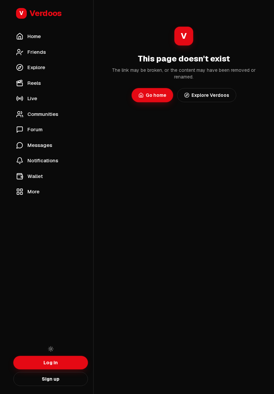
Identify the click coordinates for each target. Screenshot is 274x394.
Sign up (50, 379)
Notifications (42, 160)
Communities (42, 114)
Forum (34, 129)
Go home (156, 95)
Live (32, 98)
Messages (39, 145)
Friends (36, 52)
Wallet (35, 176)
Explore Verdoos (210, 95)
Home (34, 36)
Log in (50, 363)
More (33, 191)
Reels (34, 83)
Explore (36, 67)
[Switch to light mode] (50, 349)
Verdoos (40, 13)
